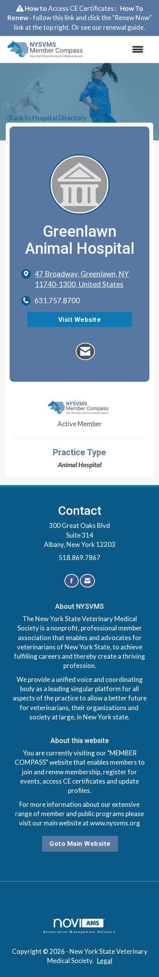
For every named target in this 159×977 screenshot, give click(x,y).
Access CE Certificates (81, 8)
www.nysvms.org (115, 823)
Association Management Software (79, 931)
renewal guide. (124, 27)
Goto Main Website (80, 843)
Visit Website (79, 319)
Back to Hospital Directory (47, 118)
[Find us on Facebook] (71, 581)
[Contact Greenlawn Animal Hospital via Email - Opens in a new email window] (85, 351)
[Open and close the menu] (119, 49)
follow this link (53, 18)
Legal (104, 961)
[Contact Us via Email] (87, 581)
